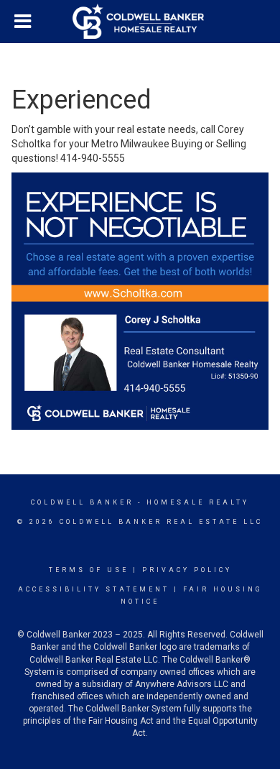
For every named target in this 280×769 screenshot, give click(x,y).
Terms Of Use (89, 570)
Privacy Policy (187, 570)
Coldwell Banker (82, 502)
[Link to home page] (140, 21)
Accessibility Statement (93, 589)
